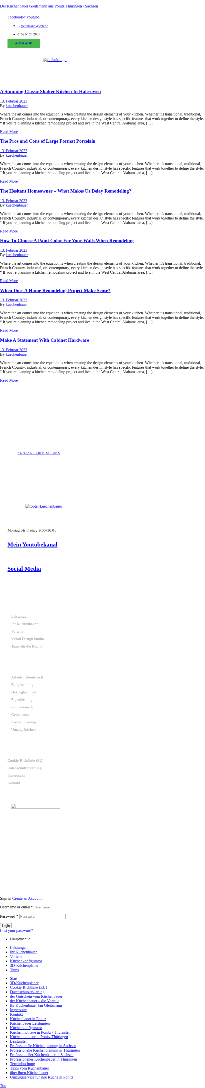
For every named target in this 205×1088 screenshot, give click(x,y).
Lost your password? (16, 930)
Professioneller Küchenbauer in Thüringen (43, 1059)
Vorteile (17, 631)
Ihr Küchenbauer (24, 624)
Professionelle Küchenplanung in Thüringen (45, 1050)
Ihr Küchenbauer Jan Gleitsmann (36, 1005)
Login (6, 926)
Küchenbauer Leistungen (30, 1023)
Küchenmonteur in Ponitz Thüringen (39, 1037)
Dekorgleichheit (23, 692)
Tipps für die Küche (26, 646)
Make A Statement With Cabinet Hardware (44, 340)
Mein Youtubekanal (33, 544)
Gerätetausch (21, 715)
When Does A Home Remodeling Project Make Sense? (55, 290)
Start (13, 978)
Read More (9, 131)
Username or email (16, 907)
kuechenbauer (17, 106)
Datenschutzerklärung (25, 768)
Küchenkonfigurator (26, 961)
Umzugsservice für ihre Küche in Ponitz (41, 1077)
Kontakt (14, 783)
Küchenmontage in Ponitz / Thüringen (40, 1032)
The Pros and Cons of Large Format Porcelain (48, 141)
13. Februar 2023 (13, 101)
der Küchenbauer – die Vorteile (34, 1001)
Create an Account (27, 898)
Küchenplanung (23, 722)
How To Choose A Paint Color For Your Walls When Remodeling (67, 240)
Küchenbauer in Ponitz (28, 1019)
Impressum (16, 775)
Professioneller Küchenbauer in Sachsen (42, 1055)
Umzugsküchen (23, 730)
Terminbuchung (22, 1064)
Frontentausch (22, 707)
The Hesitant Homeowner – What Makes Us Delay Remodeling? (66, 191)
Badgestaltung (22, 685)
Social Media (24, 568)
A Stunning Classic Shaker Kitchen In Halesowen (50, 91)
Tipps (14, 970)
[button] (55, 67)
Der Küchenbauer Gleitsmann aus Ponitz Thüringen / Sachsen (49, 6)
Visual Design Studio (27, 639)
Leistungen (19, 616)
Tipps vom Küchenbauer (29, 1068)
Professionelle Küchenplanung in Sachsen (43, 1046)
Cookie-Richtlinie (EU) (26, 760)
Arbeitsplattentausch (27, 677)
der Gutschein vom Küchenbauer (36, 996)
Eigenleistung (21, 700)
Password (9, 916)
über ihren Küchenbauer (29, 1073)
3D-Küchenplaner (24, 965)
